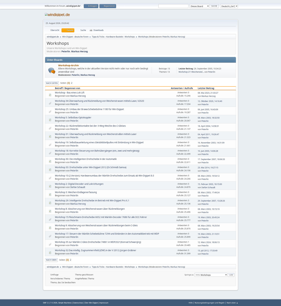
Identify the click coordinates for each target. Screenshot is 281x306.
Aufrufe (189, 88)
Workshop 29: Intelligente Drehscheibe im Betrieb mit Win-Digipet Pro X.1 (92, 200)
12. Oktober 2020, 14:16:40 (210, 101)
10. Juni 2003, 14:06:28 (208, 151)
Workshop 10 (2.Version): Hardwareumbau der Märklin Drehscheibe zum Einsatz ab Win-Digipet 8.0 (104, 175)
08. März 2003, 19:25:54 (209, 225)
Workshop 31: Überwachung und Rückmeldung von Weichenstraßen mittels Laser (96, 134)
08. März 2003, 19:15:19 (209, 209)
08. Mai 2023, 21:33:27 (208, 92)
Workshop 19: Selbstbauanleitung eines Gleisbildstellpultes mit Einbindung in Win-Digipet (99, 142)
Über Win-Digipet (91, 303)
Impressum (103, 303)
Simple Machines (65, 303)
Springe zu (189, 274)
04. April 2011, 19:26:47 (208, 134)
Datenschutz (78, 303)
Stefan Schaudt (77, 187)
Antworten (177, 88)
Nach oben (51, 260)
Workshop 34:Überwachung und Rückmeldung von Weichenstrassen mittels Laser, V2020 (99, 100)
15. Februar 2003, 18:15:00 (210, 184)
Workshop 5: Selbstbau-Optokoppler (73, 117)
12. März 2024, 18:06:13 (209, 242)
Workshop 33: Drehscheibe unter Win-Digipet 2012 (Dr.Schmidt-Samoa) (90, 167)
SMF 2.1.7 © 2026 (50, 303)
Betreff (59, 88)
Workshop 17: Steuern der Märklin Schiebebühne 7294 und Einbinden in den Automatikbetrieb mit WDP (107, 233)
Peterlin (165, 36)
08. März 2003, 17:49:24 (209, 192)
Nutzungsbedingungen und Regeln (210, 302)
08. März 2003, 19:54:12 (209, 175)
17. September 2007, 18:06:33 (211, 159)
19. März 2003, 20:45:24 (209, 217)
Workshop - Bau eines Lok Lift (69, 92)
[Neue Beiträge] (51, 70)
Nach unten (52, 83)
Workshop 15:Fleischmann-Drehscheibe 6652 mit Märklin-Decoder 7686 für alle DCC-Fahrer (101, 217)
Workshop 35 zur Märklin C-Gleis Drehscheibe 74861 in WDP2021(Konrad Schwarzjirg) (98, 242)
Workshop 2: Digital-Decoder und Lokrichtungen (79, 183)
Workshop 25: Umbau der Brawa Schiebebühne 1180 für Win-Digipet (89, 109)
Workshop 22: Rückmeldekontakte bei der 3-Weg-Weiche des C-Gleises (90, 125)
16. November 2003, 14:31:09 (211, 142)
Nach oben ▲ (232, 302)
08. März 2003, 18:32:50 (209, 117)
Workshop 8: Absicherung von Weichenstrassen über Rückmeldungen (90, 208)
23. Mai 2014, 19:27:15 (208, 167)
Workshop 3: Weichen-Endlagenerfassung (76, 192)
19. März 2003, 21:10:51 (209, 234)
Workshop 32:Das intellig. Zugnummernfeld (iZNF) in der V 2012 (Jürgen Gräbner (95, 250)
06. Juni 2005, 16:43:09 (208, 109)
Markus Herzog (177, 36)
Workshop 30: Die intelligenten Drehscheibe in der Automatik (86, 159)
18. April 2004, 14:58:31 (208, 126)
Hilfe (191, 302)
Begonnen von (72, 88)
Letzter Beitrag (206, 88)
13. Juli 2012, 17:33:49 (207, 250)
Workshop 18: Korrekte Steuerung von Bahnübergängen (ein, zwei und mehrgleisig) (97, 150)
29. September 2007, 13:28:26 (211, 200)
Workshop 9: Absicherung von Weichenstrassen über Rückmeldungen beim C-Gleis (96, 225)
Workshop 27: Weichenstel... (191, 71)
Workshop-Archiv (68, 65)
